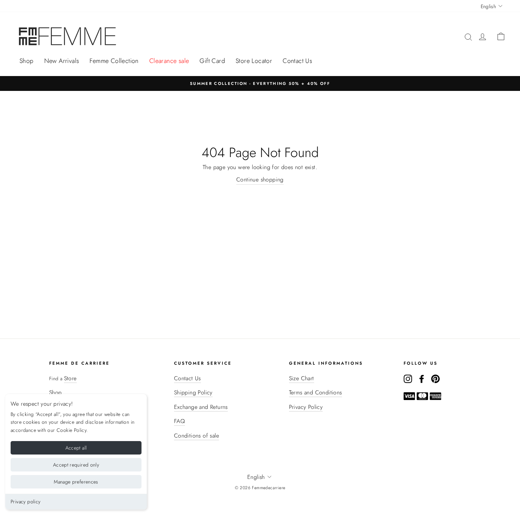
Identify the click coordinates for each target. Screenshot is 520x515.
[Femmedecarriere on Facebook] (421, 378)
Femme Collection (113, 60)
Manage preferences (76, 481)
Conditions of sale (196, 436)
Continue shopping (260, 179)
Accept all (76, 447)
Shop (26, 60)
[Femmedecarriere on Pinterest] (435, 378)
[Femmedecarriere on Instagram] (408, 378)
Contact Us (297, 60)
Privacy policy (26, 501)
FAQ (179, 421)
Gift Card (212, 60)
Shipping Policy (193, 392)
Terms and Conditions (315, 392)
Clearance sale (169, 60)
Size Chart (301, 378)
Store (70, 378)
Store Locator (254, 60)
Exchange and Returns (201, 407)
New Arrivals (61, 60)
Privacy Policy (306, 407)
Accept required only (76, 464)
